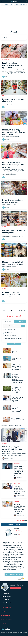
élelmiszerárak (6, 158)
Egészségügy (17, 463)
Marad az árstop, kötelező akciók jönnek (13, 231)
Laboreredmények (6, 607)
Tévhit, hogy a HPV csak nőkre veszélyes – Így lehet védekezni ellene (17, 410)
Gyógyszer (8, 321)
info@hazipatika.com (23, 632)
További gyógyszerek (14, 343)
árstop (4, 95)
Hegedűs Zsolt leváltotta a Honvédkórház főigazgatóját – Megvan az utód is (19, 471)
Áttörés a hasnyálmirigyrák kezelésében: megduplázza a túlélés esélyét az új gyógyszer (19, 508)
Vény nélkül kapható (10, 335)
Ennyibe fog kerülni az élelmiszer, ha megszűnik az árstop (13, 164)
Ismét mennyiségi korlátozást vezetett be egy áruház (12, 65)
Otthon (4, 226)
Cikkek (5, 37)
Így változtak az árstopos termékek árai (13, 100)
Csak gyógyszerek (10, 329)
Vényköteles (8, 332)
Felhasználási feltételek (6, 596)
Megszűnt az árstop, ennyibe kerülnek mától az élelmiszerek (13, 132)
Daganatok (4, 443)
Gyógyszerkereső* (6, 615)
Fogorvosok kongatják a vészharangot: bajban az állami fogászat (19, 489)
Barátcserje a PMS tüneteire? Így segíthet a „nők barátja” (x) (17, 390)
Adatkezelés (7, 599)
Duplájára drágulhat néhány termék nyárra (11, 293)
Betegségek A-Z (5, 611)
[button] (14, 608)
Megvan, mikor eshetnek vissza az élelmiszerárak (12, 263)
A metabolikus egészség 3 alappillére (16, 351)
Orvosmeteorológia (7, 4)
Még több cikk (20, 520)
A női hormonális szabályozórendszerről (17, 419)
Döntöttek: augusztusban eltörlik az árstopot (13, 201)
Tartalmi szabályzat (7, 602)
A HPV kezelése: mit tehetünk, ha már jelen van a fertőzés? (17, 399)
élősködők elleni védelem (21, 4)
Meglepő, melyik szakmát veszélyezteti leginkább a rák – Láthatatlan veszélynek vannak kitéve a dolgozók (12, 448)
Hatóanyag (20, 321)
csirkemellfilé (5, 59)
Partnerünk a (15, 579)
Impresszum (6, 593)
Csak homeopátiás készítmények (13, 338)
